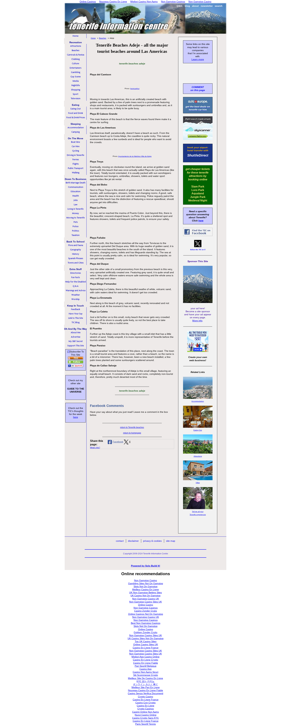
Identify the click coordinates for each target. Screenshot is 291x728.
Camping (75, 131)
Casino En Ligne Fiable (145, 663)
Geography (75, 249)
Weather (75, 294)
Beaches (75, 50)
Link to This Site (75, 318)
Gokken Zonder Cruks (145, 632)
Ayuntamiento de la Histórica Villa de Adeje (135, 156)
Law (75, 204)
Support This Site (75, 345)
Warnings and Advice (76, 290)
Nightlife (75, 85)
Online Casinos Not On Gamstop (145, 614)
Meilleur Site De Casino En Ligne (145, 678)
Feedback (75, 309)
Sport (75, 94)
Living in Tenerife (76, 208)
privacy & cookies (152, 541)
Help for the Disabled (75, 281)
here (75, 417)
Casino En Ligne (145, 705)
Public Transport (75, 168)
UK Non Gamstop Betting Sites (145, 592)
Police (75, 226)
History (75, 254)
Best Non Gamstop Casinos (145, 623)
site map (170, 541)
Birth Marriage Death (75, 182)
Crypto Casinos (145, 708)
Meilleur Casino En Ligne (145, 589)
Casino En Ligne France (145, 647)
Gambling (75, 72)
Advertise (75, 336)
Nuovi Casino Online (145, 715)
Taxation (75, 235)
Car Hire (75, 146)
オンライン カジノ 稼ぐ (145, 684)
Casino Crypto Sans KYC (145, 718)
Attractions (75, 46)
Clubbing (75, 59)
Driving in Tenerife (75, 155)
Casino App (145, 669)
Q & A (75, 286)
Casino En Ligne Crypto (145, 659)
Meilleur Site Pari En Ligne (146, 687)
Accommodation (76, 127)
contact (120, 541)
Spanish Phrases (75, 258)
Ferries (75, 159)
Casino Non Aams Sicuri (145, 672)
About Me (75, 332)
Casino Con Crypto (145, 702)
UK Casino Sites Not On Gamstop (146, 638)
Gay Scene (76, 76)
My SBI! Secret (76, 341)
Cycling (75, 150)
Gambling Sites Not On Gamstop (145, 583)
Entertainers (75, 67)
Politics (75, 230)
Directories (75, 273)
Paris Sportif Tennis (145, 724)
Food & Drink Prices (75, 117)
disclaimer (133, 541)
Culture (75, 63)
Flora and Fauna (75, 245)
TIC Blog (75, 322)
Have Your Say (76, 313)
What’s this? (95, 448)
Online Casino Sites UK (145, 644)
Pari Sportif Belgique (145, 666)
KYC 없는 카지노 (145, 681)
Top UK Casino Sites (145, 641)
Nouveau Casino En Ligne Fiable (145, 690)
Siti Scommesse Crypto (145, 675)
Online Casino (145, 604)
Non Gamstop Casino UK (145, 598)
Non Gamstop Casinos (146, 607)
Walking (75, 172)
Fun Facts (75, 277)
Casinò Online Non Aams (145, 712)
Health (75, 195)
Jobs (76, 200)
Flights (76, 163)
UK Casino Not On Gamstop (145, 595)
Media (76, 81)
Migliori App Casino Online (145, 656)
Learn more (197, 59)
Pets (76, 222)
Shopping (75, 89)
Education (75, 191)
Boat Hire (75, 142)
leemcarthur (134, 88)
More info (197, 320)
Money (75, 213)
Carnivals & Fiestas (75, 54)
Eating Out (76, 108)
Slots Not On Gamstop (145, 586)
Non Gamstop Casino (145, 580)
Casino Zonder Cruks (145, 610)
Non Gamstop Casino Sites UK (145, 601)
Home (75, 35)
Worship (75, 299)
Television (75, 98)
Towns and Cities (76, 262)
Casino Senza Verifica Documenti (145, 693)
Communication (75, 187)
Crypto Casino (145, 696)
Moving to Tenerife (75, 217)
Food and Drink (75, 113)
